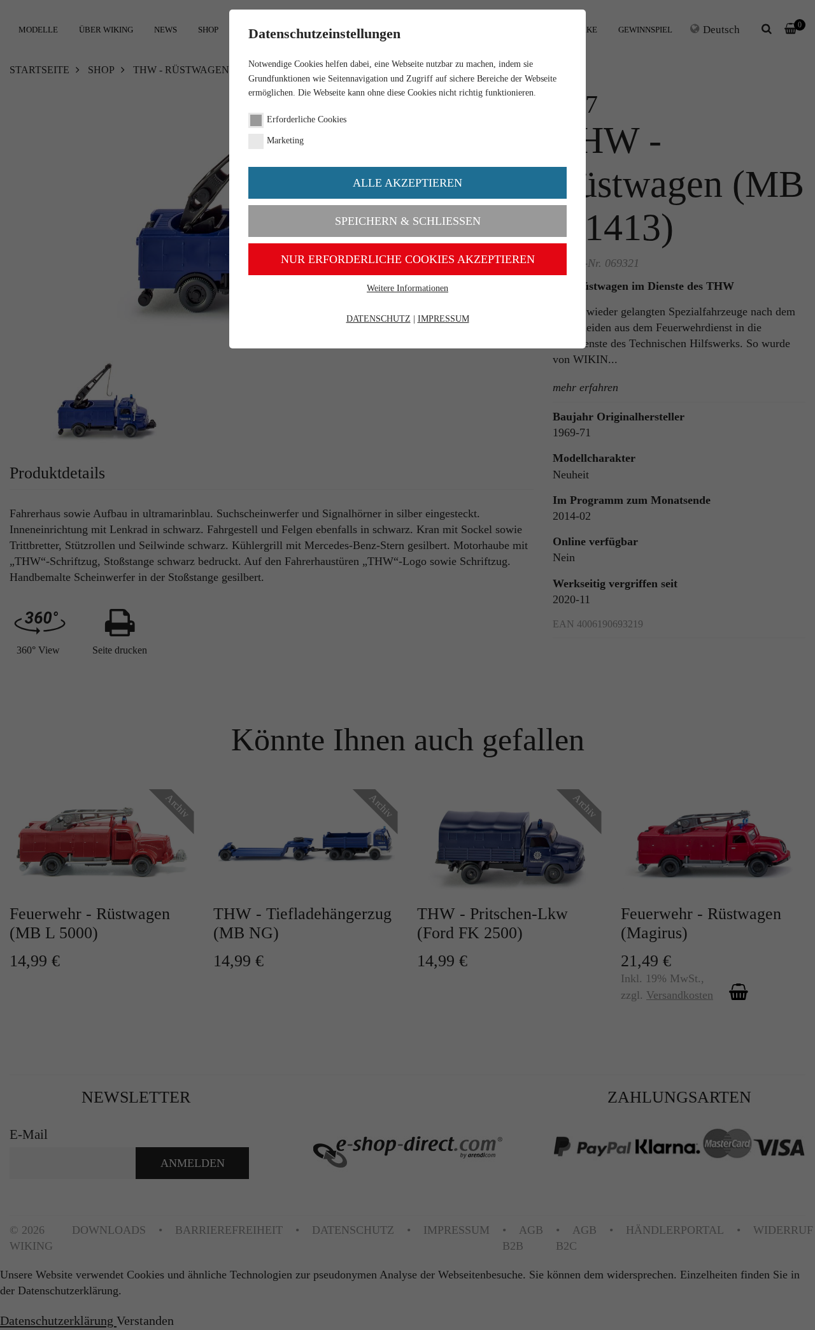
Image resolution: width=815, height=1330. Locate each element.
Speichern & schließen (408, 221)
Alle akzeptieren (407, 182)
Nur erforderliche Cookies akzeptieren (408, 259)
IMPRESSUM (443, 319)
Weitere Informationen (407, 288)
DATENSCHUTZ (378, 319)
